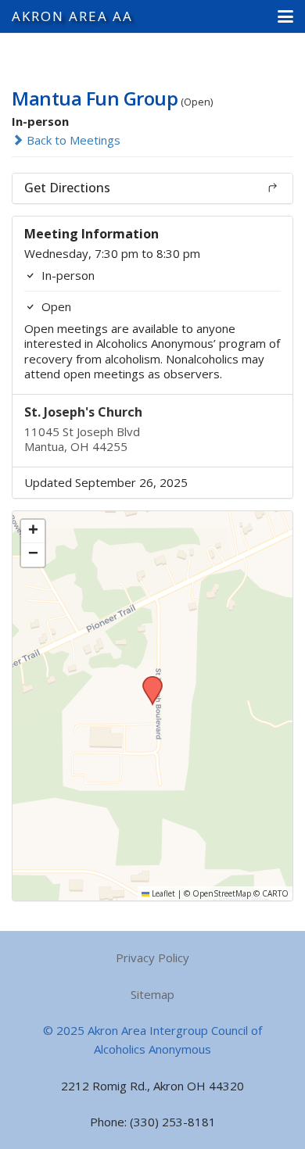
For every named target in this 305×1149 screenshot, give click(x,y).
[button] (285, 16)
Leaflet (162, 893)
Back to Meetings (71, 140)
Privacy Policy (152, 957)
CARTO (275, 893)
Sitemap (152, 994)
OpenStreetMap (221, 893)
